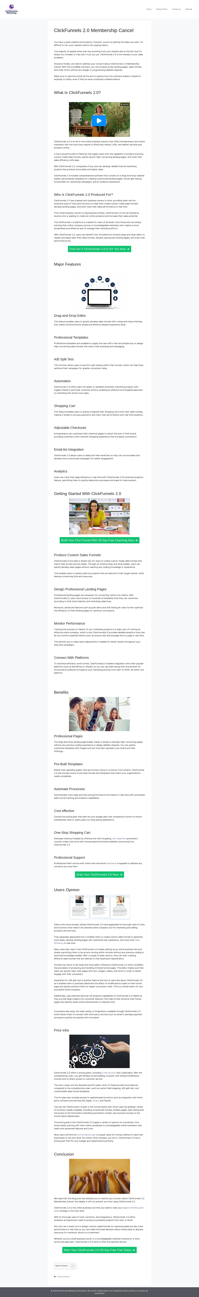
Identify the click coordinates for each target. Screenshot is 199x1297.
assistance (111, 863)
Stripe (96, 1100)
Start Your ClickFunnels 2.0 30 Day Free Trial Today (97, 1250)
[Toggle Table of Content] (71, 1266)
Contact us (176, 9)
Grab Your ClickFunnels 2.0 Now (97, 874)
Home (149, 9)
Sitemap (188, 9)
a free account (109, 1073)
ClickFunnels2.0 (63, 1277)
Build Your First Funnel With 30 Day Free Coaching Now (97, 540)
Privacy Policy (161, 9)
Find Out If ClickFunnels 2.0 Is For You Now (97, 249)
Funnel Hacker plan (86, 1135)
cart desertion (119, 838)
